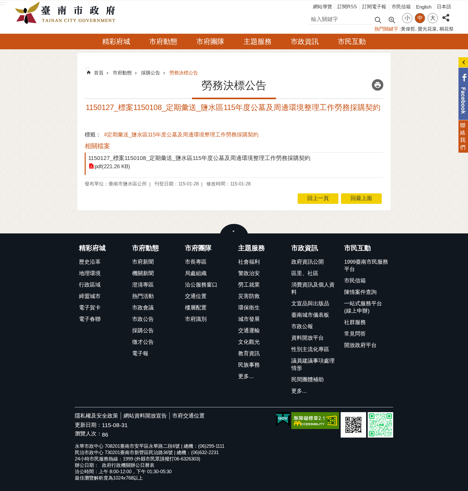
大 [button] (433, 18)
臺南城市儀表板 (310, 315)
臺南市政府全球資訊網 (67, 13)
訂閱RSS (347, 6)
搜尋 (313, 18)
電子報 (140, 353)
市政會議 (143, 308)
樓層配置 (196, 308)
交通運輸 (249, 331)
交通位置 (196, 296)
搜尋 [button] (378, 19)
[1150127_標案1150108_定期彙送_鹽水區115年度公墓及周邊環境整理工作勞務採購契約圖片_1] (353, 425)
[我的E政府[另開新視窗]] (283, 419)
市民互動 (352, 41)
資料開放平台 (307, 338)
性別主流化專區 (310, 349)
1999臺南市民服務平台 (366, 265)
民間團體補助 (307, 380)
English (423, 7)
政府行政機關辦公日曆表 (128, 465)
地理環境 (90, 273)
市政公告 (143, 319)
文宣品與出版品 (310, 304)
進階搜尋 (391, 19)
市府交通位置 (188, 416)
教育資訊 (249, 353)
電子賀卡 (90, 308)
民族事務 (249, 365)
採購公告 (150, 72)
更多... (246, 376)
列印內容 (377, 85)
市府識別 (196, 319)
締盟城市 (90, 296)
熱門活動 (143, 296)
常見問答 (355, 334)
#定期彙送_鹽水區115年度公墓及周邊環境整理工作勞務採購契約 (181, 135)
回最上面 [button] (361, 198)
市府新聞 (143, 262)
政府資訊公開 (307, 262)
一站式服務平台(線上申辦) (363, 307)
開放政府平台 (360, 345)
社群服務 (355, 322)
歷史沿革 (90, 262)
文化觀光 (249, 342)
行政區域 (90, 285)
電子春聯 (90, 319)
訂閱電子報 (374, 6)
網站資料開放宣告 (145, 416)
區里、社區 (304, 273)
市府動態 (163, 41)
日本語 (444, 6)
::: (2, 3)
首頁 (98, 72)
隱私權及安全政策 (96, 416)
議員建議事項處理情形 (313, 364)
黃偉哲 (408, 28)
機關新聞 (143, 273)
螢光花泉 (427, 28)
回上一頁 (318, 198)
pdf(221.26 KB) (112, 166)
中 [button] (420, 18)
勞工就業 (249, 285)
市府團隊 (210, 41)
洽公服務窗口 (201, 285)
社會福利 (249, 262)
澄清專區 (143, 285)
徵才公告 (143, 342)
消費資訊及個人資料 (313, 288)
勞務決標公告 (183, 72)
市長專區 (196, 262)
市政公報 (302, 326)
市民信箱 (401, 6)
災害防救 (249, 296)
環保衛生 (249, 308)
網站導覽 (322, 6)
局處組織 (196, 273)
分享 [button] (445, 14)
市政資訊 (305, 41)
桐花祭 (446, 28)
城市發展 (249, 319)
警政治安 (249, 273)
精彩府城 (116, 41)
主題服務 (258, 41)
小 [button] (407, 18)
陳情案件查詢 (360, 292)
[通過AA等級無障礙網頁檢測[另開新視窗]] (315, 420)
